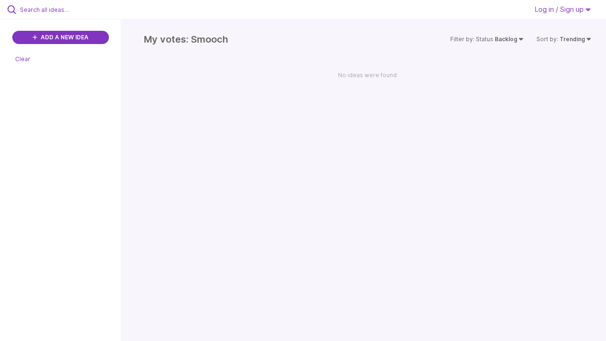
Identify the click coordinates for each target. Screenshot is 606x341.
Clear (22, 59)
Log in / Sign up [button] (560, 9)
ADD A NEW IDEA (64, 37)
